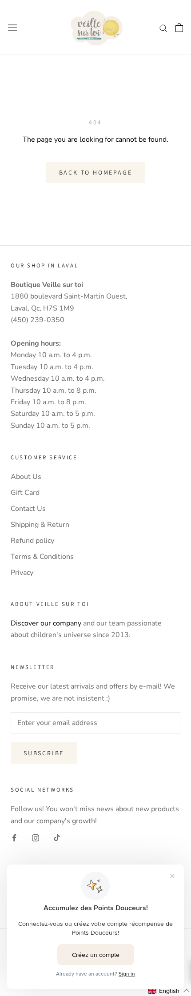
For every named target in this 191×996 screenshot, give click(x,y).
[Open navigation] (12, 28)
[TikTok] (56, 837)
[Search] (163, 28)
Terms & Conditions (42, 557)
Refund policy (32, 541)
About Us (26, 477)
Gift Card (25, 493)
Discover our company (46, 623)
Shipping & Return (40, 525)
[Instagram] (35, 837)
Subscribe (44, 753)
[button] (169, 990)
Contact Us (28, 509)
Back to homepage (95, 172)
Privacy (22, 573)
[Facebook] (14, 837)
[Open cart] (179, 27)
